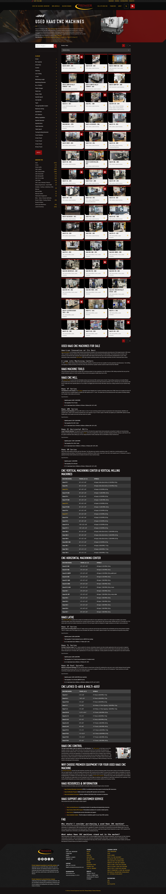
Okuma (88, 861)
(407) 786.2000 (38, 1)
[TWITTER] (45, 859)
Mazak (88, 851)
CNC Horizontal (39, 173)
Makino (89, 862)
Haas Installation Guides (72, 815)
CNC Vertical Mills (39, 171)
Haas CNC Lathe (67, 619)
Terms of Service (97, 890)
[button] (126, 6)
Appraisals (111, 1)
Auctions (117, 1)
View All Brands (91, 868)
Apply (38, 152)
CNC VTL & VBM (39, 178)
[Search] (55, 46)
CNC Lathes (38, 169)
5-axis (85, 432)
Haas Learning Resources (73, 807)
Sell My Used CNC (103, 6)
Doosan (89, 855)
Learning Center (124, 1)
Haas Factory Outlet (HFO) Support (75, 809)
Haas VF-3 (64, 37)
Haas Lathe (53, 37)
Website (89, 871)
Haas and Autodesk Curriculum (71, 794)
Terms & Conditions (92, 875)
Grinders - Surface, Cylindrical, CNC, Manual (44, 188)
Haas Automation (51, 28)
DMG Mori (89, 857)
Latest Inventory (39, 206)
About (120, 6)
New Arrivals (56, 6)
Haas (66, 363)
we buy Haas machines (98, 775)
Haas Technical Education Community (73, 789)
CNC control (96, 748)
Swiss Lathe (38, 167)
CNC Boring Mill (39, 176)
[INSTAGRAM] (49, 859)
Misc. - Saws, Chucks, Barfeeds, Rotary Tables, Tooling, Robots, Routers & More (43, 200)
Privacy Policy (91, 873)
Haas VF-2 (59, 37)
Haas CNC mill (66, 380)
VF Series (81, 390)
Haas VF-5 (70, 37)
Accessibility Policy (93, 877)
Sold (36, 162)
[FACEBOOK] (39, 859)
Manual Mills (38, 191)
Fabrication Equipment (41, 195)
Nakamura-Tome (91, 864)
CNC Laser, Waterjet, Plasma (42, 182)
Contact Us (131, 1)
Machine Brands (66, 6)
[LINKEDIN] (42, 859)
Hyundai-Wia (90, 866)
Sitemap (89, 879)
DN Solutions (90, 859)
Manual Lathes (39, 193)
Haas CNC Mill (46, 37)
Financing (113, 6)
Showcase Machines (40, 204)
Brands (89, 849)
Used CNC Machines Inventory (41, 6)
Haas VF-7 (76, 37)
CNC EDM (37, 180)
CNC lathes (70, 357)
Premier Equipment (67, 770)
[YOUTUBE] (52, 859)
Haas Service (70, 812)
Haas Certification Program (70, 792)
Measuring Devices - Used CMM (43, 184)
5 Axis (36, 165)
